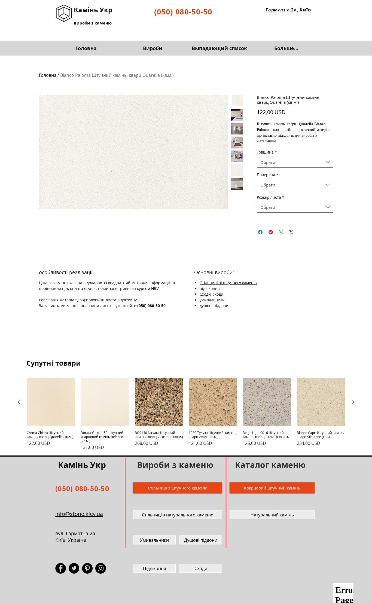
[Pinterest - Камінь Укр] (87, 568)
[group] (186, 414)
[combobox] (295, 162)
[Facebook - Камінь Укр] (60, 568)
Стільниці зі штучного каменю (228, 282)
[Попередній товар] (19, 402)
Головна (47, 75)
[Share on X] (291, 232)
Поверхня (267, 174)
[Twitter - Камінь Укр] (74, 568)
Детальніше (266, 140)
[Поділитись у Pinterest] (270, 232)
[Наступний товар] (353, 402)
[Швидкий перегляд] (51, 402)
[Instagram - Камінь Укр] (100, 568)
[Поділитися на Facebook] (260, 232)
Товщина (267, 152)
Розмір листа (270, 197)
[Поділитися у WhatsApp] (281, 232)
